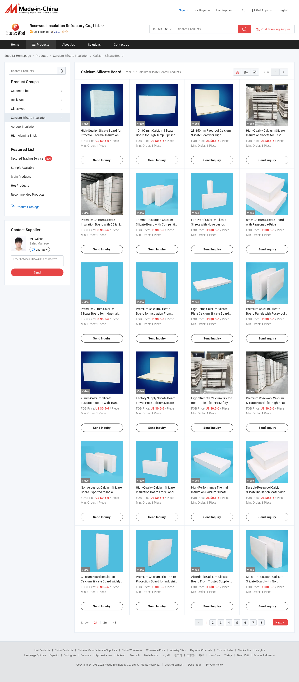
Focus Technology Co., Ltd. (121, 664)
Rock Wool (18, 100)
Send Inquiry (102, 160)
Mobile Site (244, 650)
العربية (166, 655)
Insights (260, 650)
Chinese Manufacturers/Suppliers (97, 650)
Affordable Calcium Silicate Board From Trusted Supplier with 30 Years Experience (210, 581)
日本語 (191, 655)
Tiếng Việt (243, 655)
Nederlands (151, 655)
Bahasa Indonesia (264, 655)
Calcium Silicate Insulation (28, 117)
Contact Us (121, 44)
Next (278, 622)
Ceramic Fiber (20, 91)
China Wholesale (132, 650)
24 (95, 622)
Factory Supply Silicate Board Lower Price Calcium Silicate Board (156, 402)
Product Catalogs (27, 207)
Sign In (183, 10)
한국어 (178, 655)
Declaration (195, 664)
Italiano (120, 655)
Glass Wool (18, 109)
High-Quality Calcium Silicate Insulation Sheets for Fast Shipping (265, 135)
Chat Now (41, 249)
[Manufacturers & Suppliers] (32, 8)
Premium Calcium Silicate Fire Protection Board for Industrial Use (156, 581)
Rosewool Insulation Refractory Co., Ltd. (65, 25)
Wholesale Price (155, 650)
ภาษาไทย (214, 655)
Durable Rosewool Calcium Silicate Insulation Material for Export (266, 492)
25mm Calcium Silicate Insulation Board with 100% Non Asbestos (99, 402)
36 (105, 622)
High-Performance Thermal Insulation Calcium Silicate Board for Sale (209, 492)
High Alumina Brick (24, 135)
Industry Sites (178, 650)
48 (114, 622)
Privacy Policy (214, 664)
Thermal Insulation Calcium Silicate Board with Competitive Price (157, 224)
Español (54, 655)
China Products (64, 650)
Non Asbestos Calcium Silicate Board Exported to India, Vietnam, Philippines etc (101, 492)
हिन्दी (201, 655)
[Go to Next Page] (284, 72)
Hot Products (42, 650)
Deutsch (135, 655)
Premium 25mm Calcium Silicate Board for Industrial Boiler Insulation (99, 313)
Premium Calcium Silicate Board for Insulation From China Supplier (153, 313)
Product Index (225, 650)
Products (43, 44)
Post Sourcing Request (276, 29)
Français (86, 655)
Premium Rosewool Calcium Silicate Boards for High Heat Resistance (265, 402)
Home (15, 44)
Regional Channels (201, 650)
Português (70, 655)
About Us (68, 44)
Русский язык (103, 655)
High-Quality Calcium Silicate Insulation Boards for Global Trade (155, 492)
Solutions (94, 44)
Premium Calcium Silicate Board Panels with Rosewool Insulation (265, 313)
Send (37, 272)
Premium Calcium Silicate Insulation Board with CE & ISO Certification (101, 224)
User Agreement (174, 664)
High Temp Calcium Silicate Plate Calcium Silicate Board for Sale (210, 313)
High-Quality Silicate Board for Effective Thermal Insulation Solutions (101, 135)
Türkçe (228, 655)
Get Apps (262, 10)
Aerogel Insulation (23, 126)
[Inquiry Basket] (244, 10)
